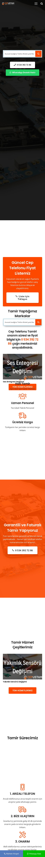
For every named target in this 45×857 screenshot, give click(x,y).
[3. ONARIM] (22, 835)
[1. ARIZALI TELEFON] (22, 787)
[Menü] (36, 4)
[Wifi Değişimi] (22, 355)
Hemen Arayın (12, 853)
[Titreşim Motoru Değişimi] (22, 655)
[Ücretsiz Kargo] (22, 415)
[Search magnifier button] (38, 54)
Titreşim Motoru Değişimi (15, 681)
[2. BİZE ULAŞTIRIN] (22, 809)
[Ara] (41, 3)
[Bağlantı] (8, 3)
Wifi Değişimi (9, 381)
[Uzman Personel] (22, 396)
